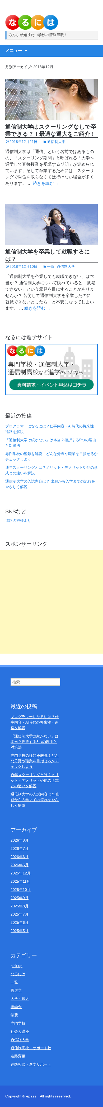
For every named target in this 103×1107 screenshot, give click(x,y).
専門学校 (18, 1023)
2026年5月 (20, 865)
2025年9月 (20, 898)
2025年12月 (21, 873)
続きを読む (46, 183)
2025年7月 (20, 914)
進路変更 (18, 1056)
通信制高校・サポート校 (31, 1048)
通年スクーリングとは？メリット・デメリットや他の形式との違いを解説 (35, 780)
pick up (16, 966)
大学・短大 (20, 998)
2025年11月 (20, 881)
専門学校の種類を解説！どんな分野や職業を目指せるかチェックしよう (35, 761)
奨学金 (16, 1007)
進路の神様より (18, 520)
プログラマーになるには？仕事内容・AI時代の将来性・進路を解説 (35, 722)
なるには (18, 974)
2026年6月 (20, 857)
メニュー (13, 50)
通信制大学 (56, 141)
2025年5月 (20, 931)
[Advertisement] (51, 602)
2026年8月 (20, 840)
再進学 (16, 990)
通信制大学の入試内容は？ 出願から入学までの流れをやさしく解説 (35, 799)
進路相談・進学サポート (31, 1064)
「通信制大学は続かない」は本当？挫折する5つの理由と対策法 (35, 741)
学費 (14, 1015)
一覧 (50, 266)
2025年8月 (20, 906)
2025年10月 (21, 889)
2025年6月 (20, 922)
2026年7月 (20, 848)
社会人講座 (20, 1031)
